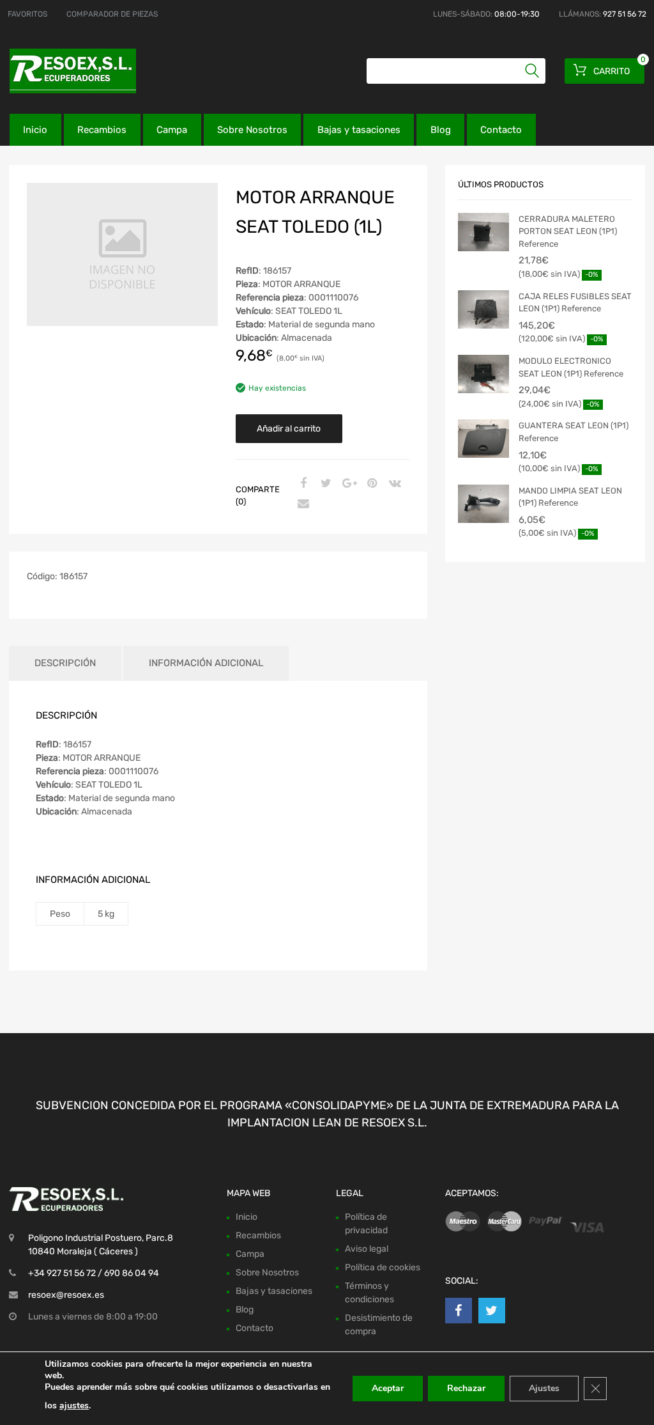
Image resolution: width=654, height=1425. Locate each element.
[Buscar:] (456, 71)
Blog (440, 130)
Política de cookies (382, 1267)
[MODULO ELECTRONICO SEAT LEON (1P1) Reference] (483, 374)
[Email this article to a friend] (301, 504)
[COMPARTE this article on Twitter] (324, 484)
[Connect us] (458, 1310)
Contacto (501, 130)
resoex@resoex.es (66, 1294)
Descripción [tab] (65, 663)
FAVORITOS (27, 14)
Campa (171, 130)
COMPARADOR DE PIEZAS (112, 14)
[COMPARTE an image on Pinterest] (370, 484)
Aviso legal (366, 1248)
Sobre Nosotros (252, 130)
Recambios (101, 130)
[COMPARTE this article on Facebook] (301, 484)
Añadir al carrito (289, 428)
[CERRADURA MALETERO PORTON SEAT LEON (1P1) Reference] (483, 232)
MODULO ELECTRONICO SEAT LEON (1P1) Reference (571, 367)
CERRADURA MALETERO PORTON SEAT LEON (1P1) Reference (568, 231)
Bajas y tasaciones (358, 130)
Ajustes (544, 1388)
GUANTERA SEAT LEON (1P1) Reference (573, 432)
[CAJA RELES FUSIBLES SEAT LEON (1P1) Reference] (483, 309)
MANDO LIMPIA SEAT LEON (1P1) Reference (570, 497)
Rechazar (466, 1388)
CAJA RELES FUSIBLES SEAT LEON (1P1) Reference (575, 303)
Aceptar (388, 1388)
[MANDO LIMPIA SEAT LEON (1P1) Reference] (483, 504)
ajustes (74, 1405)
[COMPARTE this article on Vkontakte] (393, 484)
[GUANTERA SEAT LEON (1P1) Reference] (483, 438)
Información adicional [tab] (206, 663)
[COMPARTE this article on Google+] (347, 484)
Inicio (35, 130)
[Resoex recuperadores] (64, 71)
